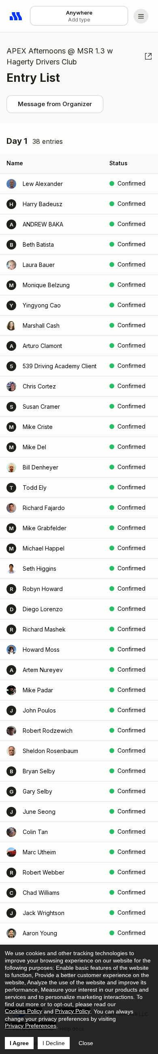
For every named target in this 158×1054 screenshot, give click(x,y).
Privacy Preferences (30, 1025)
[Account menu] (141, 16)
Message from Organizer (55, 104)
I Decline (54, 1043)
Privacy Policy (72, 1011)
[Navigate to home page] (16, 16)
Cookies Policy (23, 1011)
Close (86, 1043)
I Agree (19, 1043)
